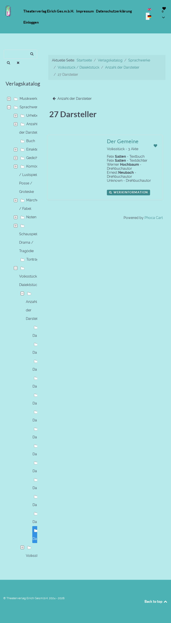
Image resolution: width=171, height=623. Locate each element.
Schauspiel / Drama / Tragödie (29, 242)
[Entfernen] (18, 63)
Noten (31, 217)
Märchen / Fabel (30, 204)
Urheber (33, 115)
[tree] (21, 327)
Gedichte (33, 158)
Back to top (154, 601)
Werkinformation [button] (130, 192)
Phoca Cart (154, 218)
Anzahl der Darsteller (30, 128)
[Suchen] (9, 63)
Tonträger (34, 259)
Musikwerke (29, 98)
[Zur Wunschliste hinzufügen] (155, 146)
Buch (30, 141)
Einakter (32, 149)
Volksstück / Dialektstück (29, 280)
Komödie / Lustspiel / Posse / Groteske (30, 179)
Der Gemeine (122, 141)
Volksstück (35, 556)
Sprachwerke (30, 107)
